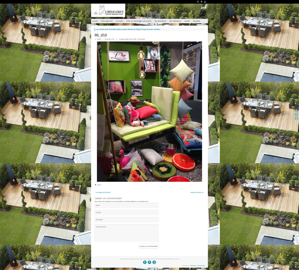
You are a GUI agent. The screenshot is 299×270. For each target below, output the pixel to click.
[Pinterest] (201, 2)
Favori (99, 185)
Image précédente (104, 192)
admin (99, 39)
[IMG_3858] (149, 111)
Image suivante (196, 192)
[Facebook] (198, 2)
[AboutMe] (205, 2)
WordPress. (202, 265)
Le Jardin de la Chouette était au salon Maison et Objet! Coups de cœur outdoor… (129, 29)
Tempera (193, 265)
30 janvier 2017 (110, 39)
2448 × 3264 (137, 39)
